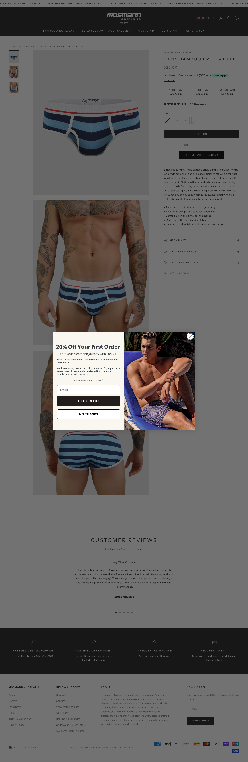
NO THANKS (88, 414)
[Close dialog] (190, 336)
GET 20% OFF (88, 401)
